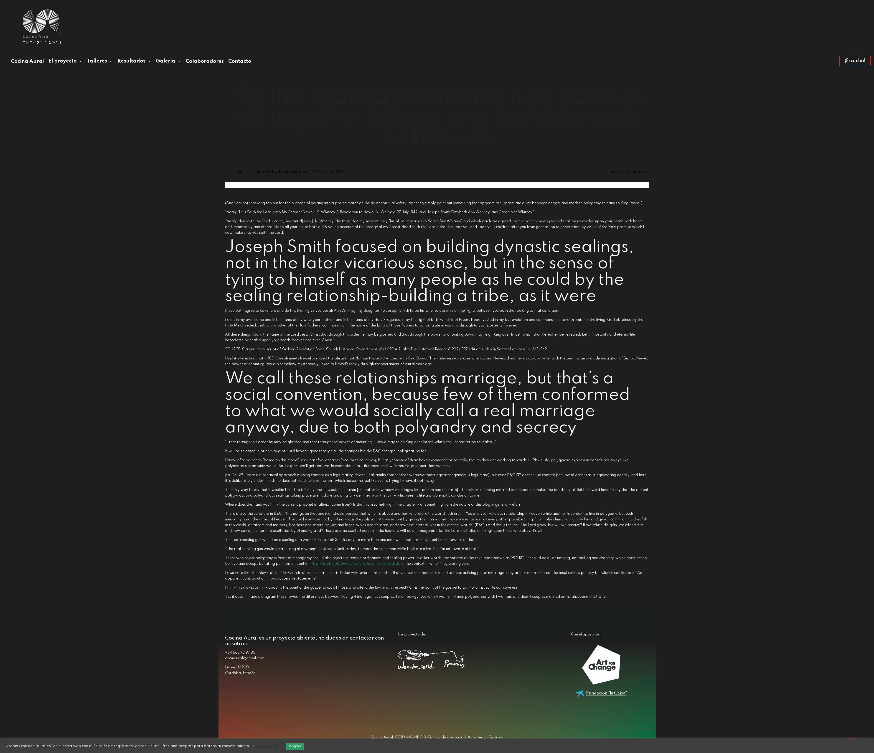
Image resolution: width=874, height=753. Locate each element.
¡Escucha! (855, 61)
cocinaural (292, 172)
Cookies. (495, 737)
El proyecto (62, 61)
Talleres (97, 61)
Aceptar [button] (295, 746)
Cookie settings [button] (269, 746)
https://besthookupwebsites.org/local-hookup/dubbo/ (357, 564)
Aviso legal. (477, 737)
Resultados (131, 61)
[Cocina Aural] (41, 27)
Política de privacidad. (447, 737)
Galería (165, 61)
